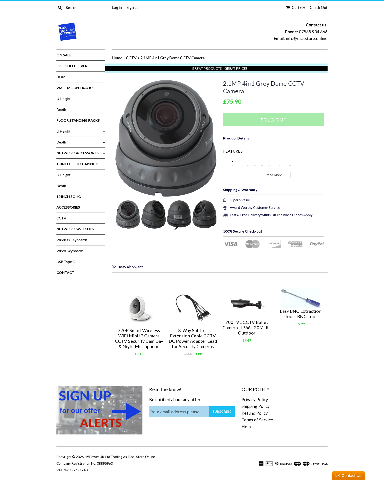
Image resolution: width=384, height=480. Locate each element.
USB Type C (65, 261)
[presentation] (111, 216)
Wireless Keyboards (71, 240)
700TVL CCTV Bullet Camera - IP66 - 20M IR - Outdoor (246, 327)
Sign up (132, 7)
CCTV (61, 218)
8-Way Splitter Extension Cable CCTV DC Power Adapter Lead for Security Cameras (193, 338)
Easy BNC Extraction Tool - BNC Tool (300, 313)
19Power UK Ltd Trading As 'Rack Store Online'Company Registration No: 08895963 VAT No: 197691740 (105, 463)
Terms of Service (257, 419)
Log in (117, 7)
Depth (80, 109)
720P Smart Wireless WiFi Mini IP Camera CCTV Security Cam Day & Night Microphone (139, 338)
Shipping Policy (256, 406)
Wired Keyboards (70, 251)
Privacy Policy (255, 399)
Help (246, 426)
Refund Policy (255, 413)
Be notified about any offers (175, 399)
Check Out (319, 7)
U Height (80, 98)
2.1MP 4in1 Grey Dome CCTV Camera (263, 87)
